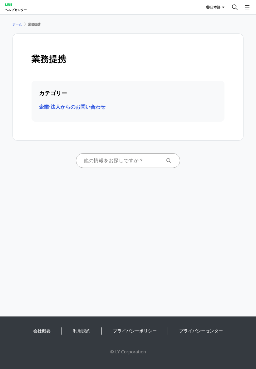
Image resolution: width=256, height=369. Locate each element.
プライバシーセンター (201, 331)
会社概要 (42, 331)
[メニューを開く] (247, 7)
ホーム (17, 24)
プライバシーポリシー (135, 331)
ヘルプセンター (16, 10)
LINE (8, 4)
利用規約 (82, 331)
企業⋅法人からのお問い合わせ (72, 106)
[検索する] (235, 7)
